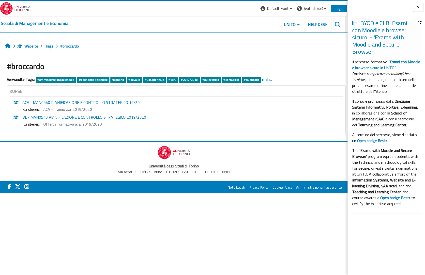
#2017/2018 (189, 79)
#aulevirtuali (210, 79)
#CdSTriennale (154, 79)
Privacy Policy (259, 187)
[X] (17, 186)
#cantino (118, 79)
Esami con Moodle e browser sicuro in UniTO (386, 65)
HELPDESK (318, 24)
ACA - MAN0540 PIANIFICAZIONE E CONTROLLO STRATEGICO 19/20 (81, 102)
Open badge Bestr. (372, 141)
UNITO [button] (290, 24)
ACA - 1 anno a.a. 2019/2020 (67, 109)
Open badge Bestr (395, 198)
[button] (277, 8)
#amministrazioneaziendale (55, 79)
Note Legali (236, 187)
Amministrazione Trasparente (319, 187)
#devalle (134, 79)
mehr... (267, 79)
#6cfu (172, 79)
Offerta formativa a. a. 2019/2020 (72, 124)
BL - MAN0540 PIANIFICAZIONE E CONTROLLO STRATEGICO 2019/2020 (84, 117)
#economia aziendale (93, 79)
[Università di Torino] (15, 8)
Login (339, 8)
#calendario (251, 79)
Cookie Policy (282, 187)
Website (31, 46)
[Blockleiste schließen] (418, 7)
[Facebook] (9, 186)
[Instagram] (26, 186)
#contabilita (231, 79)
